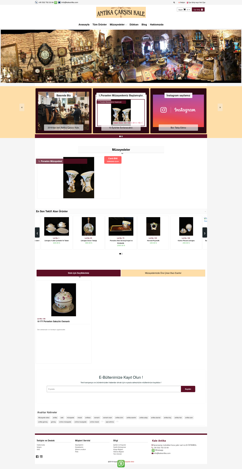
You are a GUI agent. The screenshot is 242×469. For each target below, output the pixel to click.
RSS (76, 452)
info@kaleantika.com (69, 2)
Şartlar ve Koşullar (119, 445)
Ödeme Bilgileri (118, 452)
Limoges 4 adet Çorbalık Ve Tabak (56, 240)
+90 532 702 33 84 (46, 2)
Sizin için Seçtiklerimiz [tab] (78, 272)
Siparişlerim (79, 445)
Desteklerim (79, 447)
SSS (38, 449)
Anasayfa (84, 24)
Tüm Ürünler (100, 24)
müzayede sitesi (128, 461)
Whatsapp (159, 450)
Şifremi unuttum (80, 449)
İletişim (182, 2)
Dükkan (134, 24)
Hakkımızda (156, 24)
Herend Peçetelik (153, 240)
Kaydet (188, 389)
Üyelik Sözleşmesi (119, 447)
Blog (144, 24)
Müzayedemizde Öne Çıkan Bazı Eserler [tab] (163, 272)
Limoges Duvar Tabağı (89, 240)
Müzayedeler (117, 24)
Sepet (180, 10)
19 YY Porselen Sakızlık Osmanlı (53, 321)
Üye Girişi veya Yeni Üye (196, 2)
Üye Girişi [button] (197, 10)
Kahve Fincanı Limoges (186, 240)
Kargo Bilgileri (118, 449)
